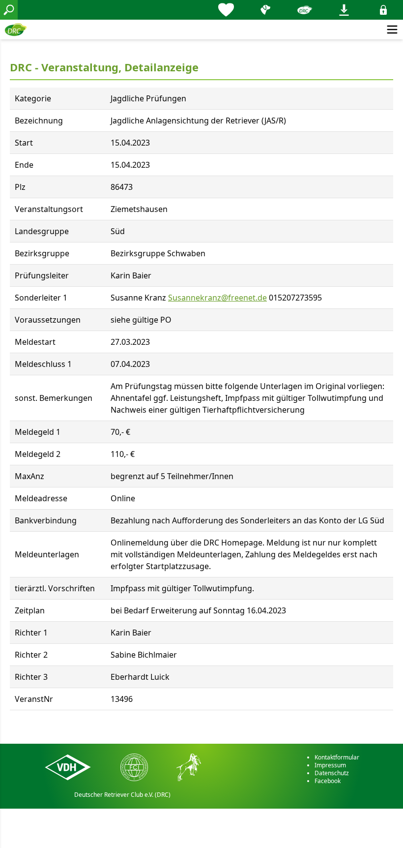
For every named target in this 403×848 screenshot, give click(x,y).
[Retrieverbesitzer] (265, 10)
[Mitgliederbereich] (383, 10)
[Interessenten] (226, 10)
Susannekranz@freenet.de (217, 297)
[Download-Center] (344, 10)
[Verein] (304, 10)
